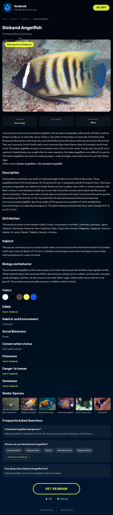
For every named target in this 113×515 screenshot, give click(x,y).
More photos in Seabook (19, 44)
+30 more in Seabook (17, 457)
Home (4, 19)
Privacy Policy (46, 510)
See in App (20, 123)
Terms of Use (66, 510)
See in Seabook (10, 311)
